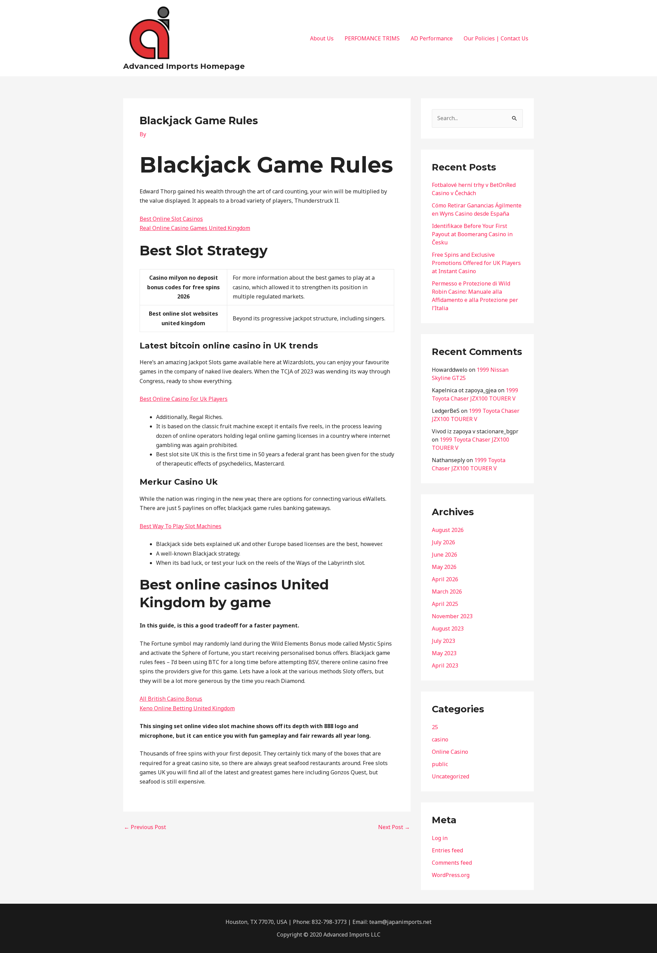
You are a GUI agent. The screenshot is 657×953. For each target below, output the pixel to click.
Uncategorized (450, 776)
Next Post (394, 827)
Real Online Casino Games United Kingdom (195, 228)
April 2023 (445, 665)
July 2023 (443, 641)
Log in (440, 838)
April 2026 (445, 579)
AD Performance (432, 38)
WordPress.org (450, 875)
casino (440, 739)
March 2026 (447, 591)
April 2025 (445, 604)
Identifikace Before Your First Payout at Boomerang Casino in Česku (472, 234)
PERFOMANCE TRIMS (372, 38)
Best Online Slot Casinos (171, 219)
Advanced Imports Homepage (184, 66)
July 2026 (443, 542)
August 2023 (448, 628)
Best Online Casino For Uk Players (184, 399)
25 (435, 727)
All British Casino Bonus (171, 698)
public (440, 764)
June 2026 (444, 554)
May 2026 (444, 567)
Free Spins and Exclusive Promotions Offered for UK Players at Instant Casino (476, 263)
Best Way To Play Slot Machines (180, 526)
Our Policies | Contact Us (496, 38)
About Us (322, 38)
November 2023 (452, 616)
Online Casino (450, 751)
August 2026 (448, 530)
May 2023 (444, 653)
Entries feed (447, 850)
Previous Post (145, 827)
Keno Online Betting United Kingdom (187, 708)
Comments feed (452, 862)
